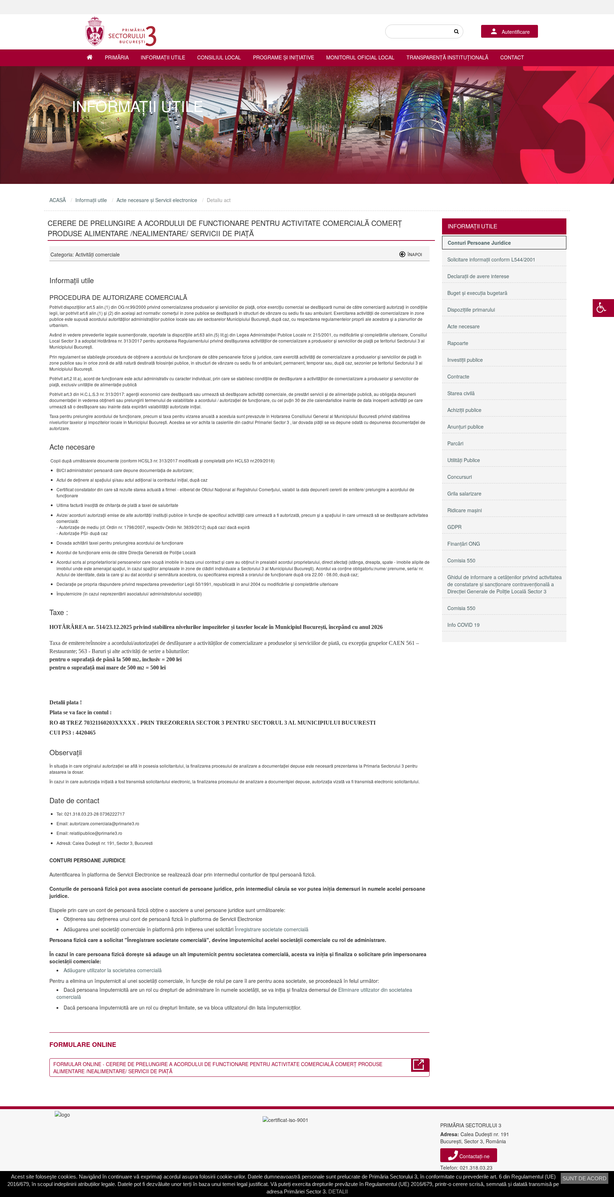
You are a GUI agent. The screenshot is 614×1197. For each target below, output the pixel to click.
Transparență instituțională (447, 57)
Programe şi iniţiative (283, 57)
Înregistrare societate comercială (271, 929)
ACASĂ (57, 199)
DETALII (338, 1191)
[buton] (456, 31)
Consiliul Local (219, 57)
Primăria (117, 57)
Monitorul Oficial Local (360, 57)
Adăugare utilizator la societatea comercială (113, 970)
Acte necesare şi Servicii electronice (157, 199)
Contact (512, 57)
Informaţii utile (163, 57)
